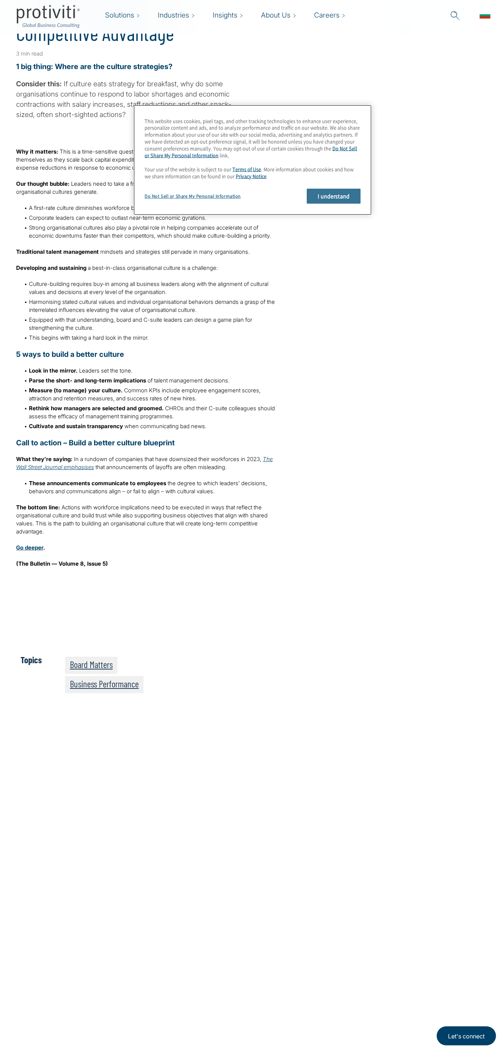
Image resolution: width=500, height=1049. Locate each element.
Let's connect (466, 1036)
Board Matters (91, 664)
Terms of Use (246, 169)
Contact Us (147, 995)
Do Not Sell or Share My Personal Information (193, 196)
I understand (334, 196)
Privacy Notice (251, 176)
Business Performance (104, 683)
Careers (142, 974)
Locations (145, 1016)
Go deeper (29, 547)
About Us (144, 954)
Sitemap (188, 954)
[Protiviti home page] (56, 963)
